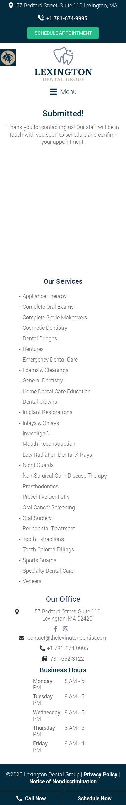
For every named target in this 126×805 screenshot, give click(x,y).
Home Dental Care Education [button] (57, 391)
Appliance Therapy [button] (45, 295)
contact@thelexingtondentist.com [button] (68, 637)
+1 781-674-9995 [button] (66, 18)
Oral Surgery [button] (37, 517)
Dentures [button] (33, 348)
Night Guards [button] (38, 464)
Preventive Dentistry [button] (46, 496)
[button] (8, 57)
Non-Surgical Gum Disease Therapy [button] (65, 475)
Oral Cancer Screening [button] (49, 507)
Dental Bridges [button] (40, 338)
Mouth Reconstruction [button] (49, 443)
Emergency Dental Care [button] (50, 359)
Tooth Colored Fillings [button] (48, 549)
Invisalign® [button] (36, 433)
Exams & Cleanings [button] (45, 369)
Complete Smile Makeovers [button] (55, 317)
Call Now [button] (35, 798)
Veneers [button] (32, 580)
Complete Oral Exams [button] (48, 306)
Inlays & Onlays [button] (41, 422)
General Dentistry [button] (43, 380)
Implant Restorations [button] (47, 411)
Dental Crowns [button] (40, 401)
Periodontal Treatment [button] (49, 528)
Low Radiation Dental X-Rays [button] (57, 454)
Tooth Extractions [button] (43, 538)
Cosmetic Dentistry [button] (45, 327)
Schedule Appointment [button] (63, 33)
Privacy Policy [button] (100, 774)
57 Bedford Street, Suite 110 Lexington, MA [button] (66, 5)
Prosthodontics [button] (40, 486)
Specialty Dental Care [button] (48, 570)
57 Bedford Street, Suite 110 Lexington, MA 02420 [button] (67, 615)
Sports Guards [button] (39, 560)
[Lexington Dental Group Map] (63, 215)
